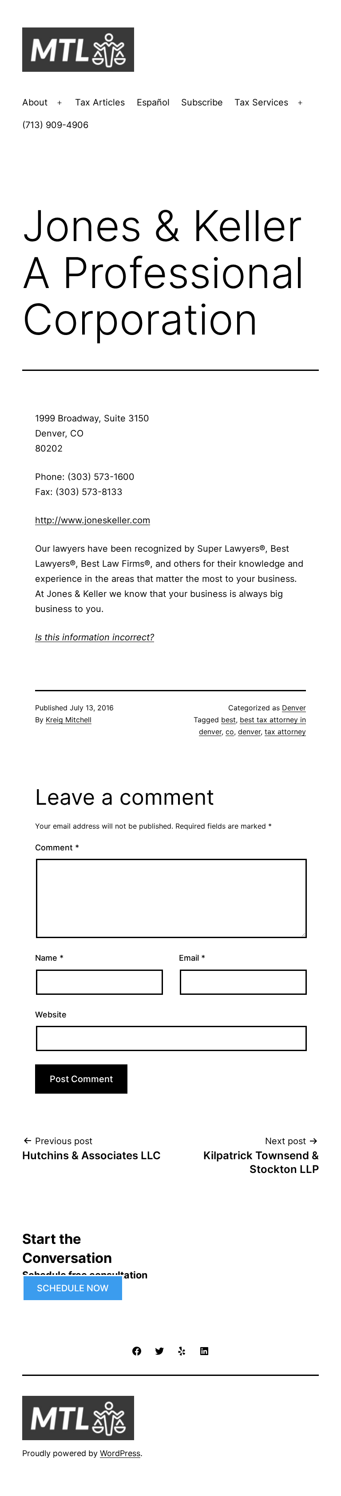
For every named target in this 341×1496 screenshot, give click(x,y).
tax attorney (285, 731)
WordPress (120, 1453)
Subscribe (202, 102)
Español (153, 102)
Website (51, 1014)
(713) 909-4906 (55, 125)
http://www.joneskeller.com (92, 520)
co (230, 731)
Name (49, 957)
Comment (57, 847)
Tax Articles (100, 102)
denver (249, 731)
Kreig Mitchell (68, 719)
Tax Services (261, 102)
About (35, 102)
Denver (294, 707)
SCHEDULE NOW (73, 1288)
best (228, 719)
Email (192, 957)
